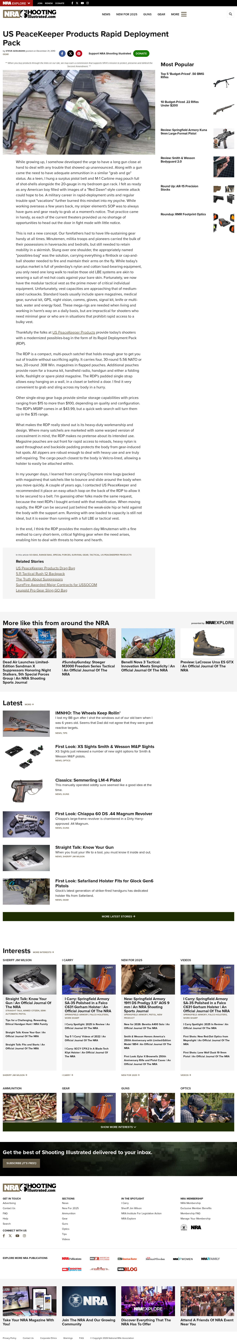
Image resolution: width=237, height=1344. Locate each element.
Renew (49, 3)
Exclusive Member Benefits (196, 1208)
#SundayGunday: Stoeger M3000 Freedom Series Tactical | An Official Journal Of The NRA (88, 668)
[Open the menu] (183, 14)
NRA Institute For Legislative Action (141, 1213)
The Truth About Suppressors (39, 579)
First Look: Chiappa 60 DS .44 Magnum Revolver (103, 813)
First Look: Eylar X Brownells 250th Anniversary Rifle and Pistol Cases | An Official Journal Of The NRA (147, 1060)
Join (39, 3)
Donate (59, 3)
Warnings (68, 1338)
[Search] (230, 14)
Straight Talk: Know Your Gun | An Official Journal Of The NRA (28, 1003)
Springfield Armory (77, 1014)
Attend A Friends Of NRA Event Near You (207, 1322)
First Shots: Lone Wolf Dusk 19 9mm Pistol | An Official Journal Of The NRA (206, 1054)
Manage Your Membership (196, 1219)
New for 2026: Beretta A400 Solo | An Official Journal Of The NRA (147, 1026)
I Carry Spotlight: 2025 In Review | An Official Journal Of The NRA (87, 1026)
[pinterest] (79, 51)
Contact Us (9, 1208)
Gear (161, 14)
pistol (152, 1014)
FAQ (5, 1213)
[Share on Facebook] (62, 51)
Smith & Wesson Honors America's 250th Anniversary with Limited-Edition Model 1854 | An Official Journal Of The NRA (147, 1042)
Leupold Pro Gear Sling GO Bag (41, 590)
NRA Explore (128, 1219)
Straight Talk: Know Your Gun (84, 847)
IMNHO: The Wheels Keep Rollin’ (88, 713)
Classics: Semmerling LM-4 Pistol (88, 780)
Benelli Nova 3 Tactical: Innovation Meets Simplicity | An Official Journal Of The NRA (148, 666)
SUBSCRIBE (21, 1163)
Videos (186, 960)
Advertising (9, 1203)
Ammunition (12, 1088)
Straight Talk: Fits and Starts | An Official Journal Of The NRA (25, 1046)
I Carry (67, 960)
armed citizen (31, 1010)
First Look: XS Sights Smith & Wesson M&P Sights (104, 746)
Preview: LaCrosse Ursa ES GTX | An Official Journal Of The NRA (207, 666)
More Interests (42, 952)
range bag (45, 554)
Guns (147, 14)
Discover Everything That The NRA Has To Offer (146, 1322)
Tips (65, 733)
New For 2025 (126, 14)
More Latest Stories (133, 916)
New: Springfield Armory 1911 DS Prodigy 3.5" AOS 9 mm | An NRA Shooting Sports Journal (146, 1005)
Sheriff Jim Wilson (74, 856)
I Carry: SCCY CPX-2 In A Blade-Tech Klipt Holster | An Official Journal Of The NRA (87, 1052)
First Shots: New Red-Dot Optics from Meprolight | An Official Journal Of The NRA (206, 1040)
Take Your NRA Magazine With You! (28, 1322)
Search (7, 1224)
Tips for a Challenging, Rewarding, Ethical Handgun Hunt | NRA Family (27, 1022)
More (28, 704)
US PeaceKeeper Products (73, 332)
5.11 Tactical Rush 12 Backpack (40, 573)
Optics (66, 760)
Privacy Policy (9, 1338)
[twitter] (70, 51)
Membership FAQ (190, 1213)
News (106, 14)
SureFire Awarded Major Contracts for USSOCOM (56, 584)
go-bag (33, 554)
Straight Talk (14, 1010)
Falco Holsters (99, 1014)
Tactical (95, 554)
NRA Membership (191, 1203)
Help (5, 1219)
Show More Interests (138, 1127)
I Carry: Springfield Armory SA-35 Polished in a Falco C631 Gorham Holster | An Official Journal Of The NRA (88, 1005)
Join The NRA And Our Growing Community (88, 1322)
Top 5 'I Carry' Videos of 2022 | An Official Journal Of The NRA (85, 1038)
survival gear (80, 554)
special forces (62, 554)
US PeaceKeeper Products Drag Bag (45, 568)
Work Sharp (72, 1018)
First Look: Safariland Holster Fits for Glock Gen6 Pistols (104, 883)
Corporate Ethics (48, 1338)
